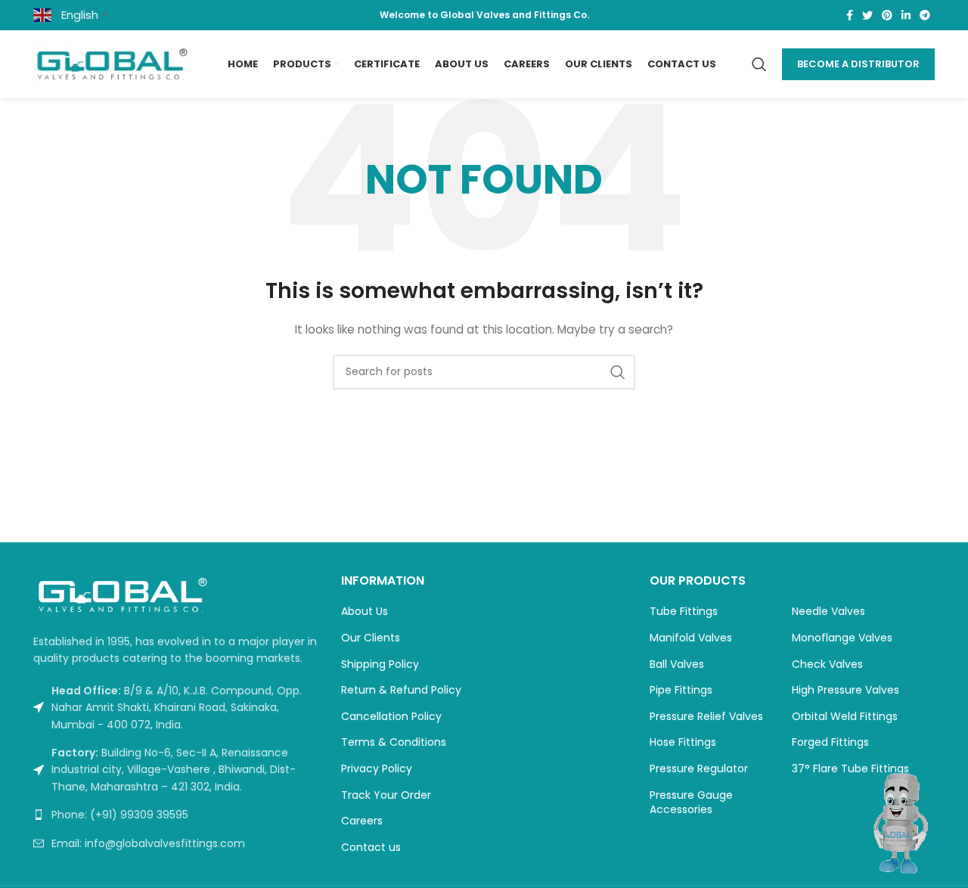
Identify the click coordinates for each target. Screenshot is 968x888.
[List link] (175, 814)
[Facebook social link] (850, 15)
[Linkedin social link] (906, 15)
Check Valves (827, 664)
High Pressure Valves (845, 690)
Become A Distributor (858, 64)
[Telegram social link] (925, 15)
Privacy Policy (376, 769)
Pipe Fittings (681, 690)
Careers (362, 821)
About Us (364, 611)
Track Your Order (386, 795)
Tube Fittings (684, 611)
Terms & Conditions (393, 742)
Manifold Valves (691, 638)
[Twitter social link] (867, 15)
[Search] (759, 64)
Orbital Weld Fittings (845, 716)
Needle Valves (828, 611)
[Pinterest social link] (887, 15)
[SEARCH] (617, 372)
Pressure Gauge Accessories (691, 803)
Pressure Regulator (699, 769)
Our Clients (370, 638)
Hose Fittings (683, 742)
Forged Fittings (830, 742)
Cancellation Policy (391, 716)
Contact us (371, 847)
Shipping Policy (380, 664)
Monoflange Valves (842, 638)
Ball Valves (677, 664)
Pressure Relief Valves (706, 716)
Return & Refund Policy (401, 690)
